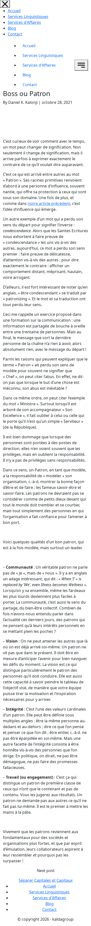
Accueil (14, 10)
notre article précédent (49, 203)
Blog (12, 28)
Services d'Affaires (24, 22)
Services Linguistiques (28, 16)
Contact (15, 34)
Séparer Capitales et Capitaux (46, 880)
